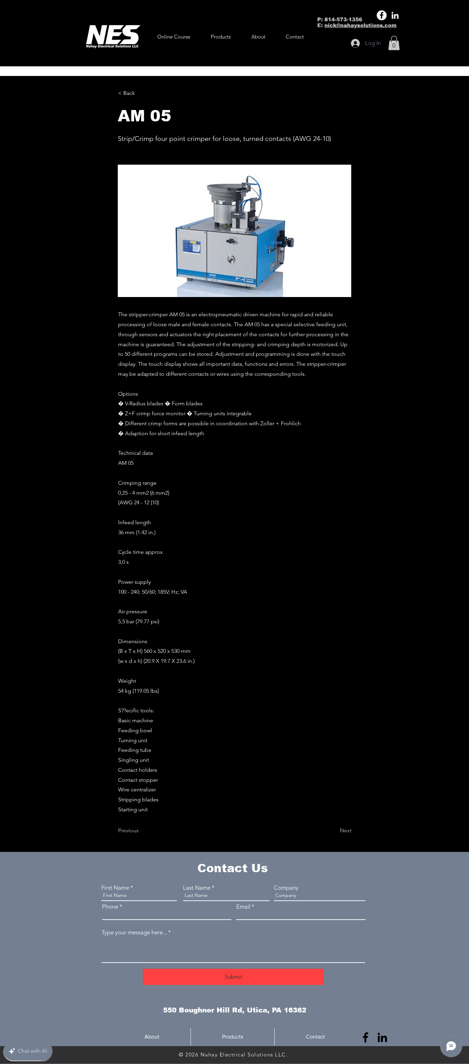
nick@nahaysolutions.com (360, 25)
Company (286, 888)
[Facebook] (382, 15)
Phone (110, 907)
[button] (221, 36)
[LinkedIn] (395, 15)
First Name (115, 888)
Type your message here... (134, 932)
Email (243, 907)
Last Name (196, 888)
